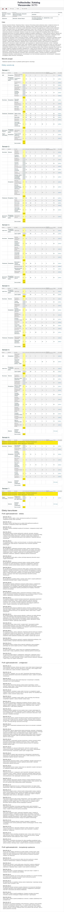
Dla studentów (24, 8)
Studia (18, 8)
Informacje (12, 8)
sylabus (59, 75)
